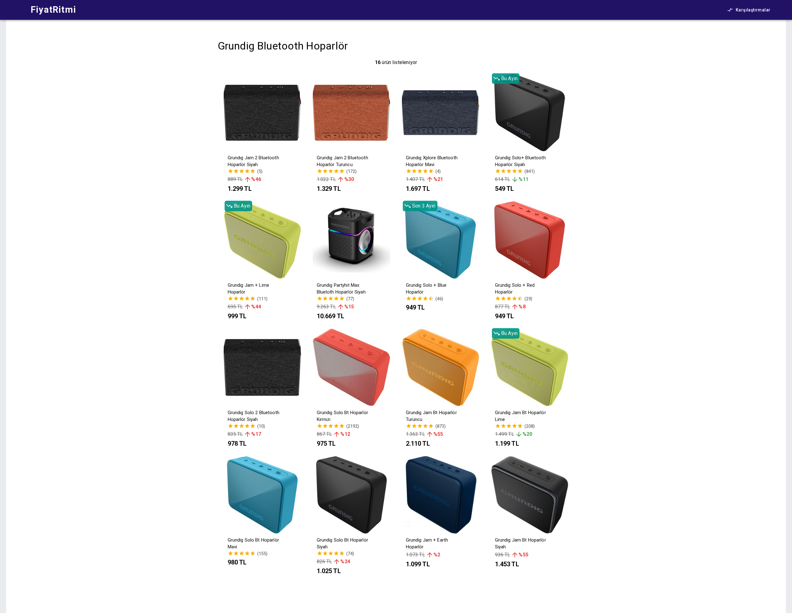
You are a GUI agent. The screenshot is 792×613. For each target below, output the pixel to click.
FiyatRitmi (53, 9)
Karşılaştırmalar (753, 9)
